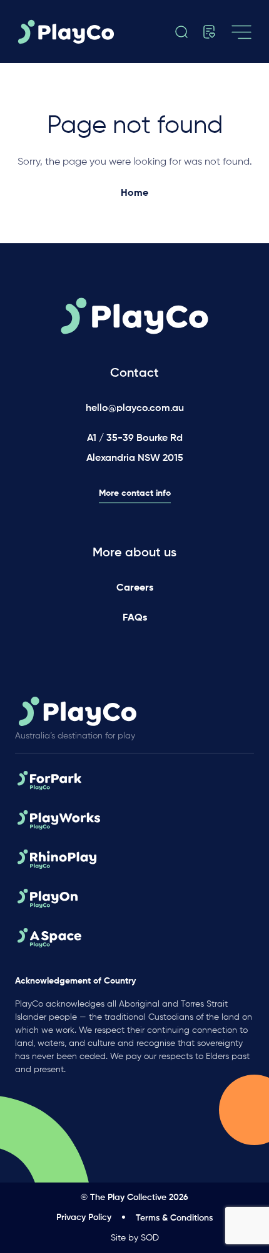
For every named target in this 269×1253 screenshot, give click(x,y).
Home (134, 193)
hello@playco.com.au (135, 409)
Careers (134, 588)
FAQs (135, 618)
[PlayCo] (69, 32)
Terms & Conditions (174, 1218)
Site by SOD (135, 1238)
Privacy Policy (83, 1217)
